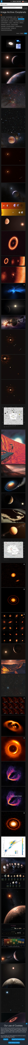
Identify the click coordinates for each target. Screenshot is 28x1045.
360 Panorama (9, 17)
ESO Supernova (13, 19)
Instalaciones (14, 24)
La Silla (10, 22)
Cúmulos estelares (5, 28)
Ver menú (4, 4)
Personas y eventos (5, 24)
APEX (18, 17)
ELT (8, 19)
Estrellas (13, 28)
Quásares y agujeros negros (7, 26)
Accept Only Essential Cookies (18, 1039)
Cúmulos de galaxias (19, 20)
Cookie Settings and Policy (14, 1042)
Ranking (21, 33)
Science (14, 1)
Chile (21, 17)
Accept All (6, 1039)
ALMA (15, 17)
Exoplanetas (21, 19)
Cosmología (4, 19)
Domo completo (4, 20)
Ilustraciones (4, 22)
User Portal (19, 1)
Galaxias (11, 20)
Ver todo (3, 17)
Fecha (26, 33)
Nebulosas (15, 22)
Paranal (21, 22)
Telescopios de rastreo (6, 30)
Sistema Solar (19, 26)
